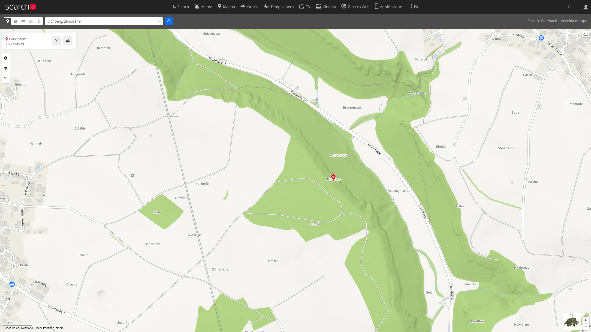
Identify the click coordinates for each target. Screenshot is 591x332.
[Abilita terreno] (585, 34)
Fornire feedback (542, 20)
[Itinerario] (56, 40)
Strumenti (6, 78)
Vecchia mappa (574, 20)
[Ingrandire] (585, 320)
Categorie (6, 58)
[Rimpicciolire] (585, 326)
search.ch (13, 328)
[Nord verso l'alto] (585, 42)
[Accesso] (586, 7)
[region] (295, 180)
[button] (333, 177)
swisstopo (27, 328)
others (59, 328)
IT (569, 6)
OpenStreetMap (44, 328)
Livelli (6, 68)
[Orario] (67, 40)
